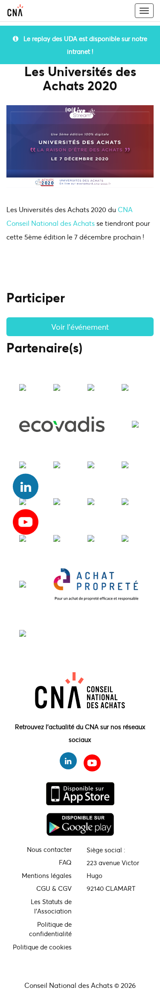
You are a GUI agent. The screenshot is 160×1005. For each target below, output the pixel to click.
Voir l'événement (80, 327)
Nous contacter (49, 849)
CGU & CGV (54, 888)
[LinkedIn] (25, 487)
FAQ (65, 862)
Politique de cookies (42, 947)
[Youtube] (25, 519)
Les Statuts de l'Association (51, 906)
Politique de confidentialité (50, 929)
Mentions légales (47, 875)
